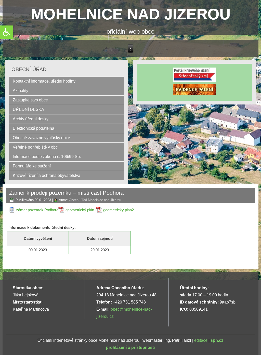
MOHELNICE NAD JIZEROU (130, 14)
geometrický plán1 (81, 210)
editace (200, 340)
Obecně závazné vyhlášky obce (41, 138)
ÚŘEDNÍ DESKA (28, 109)
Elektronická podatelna (33, 128)
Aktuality (20, 90)
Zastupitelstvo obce (30, 100)
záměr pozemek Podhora (37, 210)
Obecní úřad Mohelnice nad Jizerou (95, 200)
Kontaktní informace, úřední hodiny (44, 81)
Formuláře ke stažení (32, 166)
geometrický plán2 (118, 210)
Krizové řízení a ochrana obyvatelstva (46, 175)
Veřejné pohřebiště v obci (36, 147)
